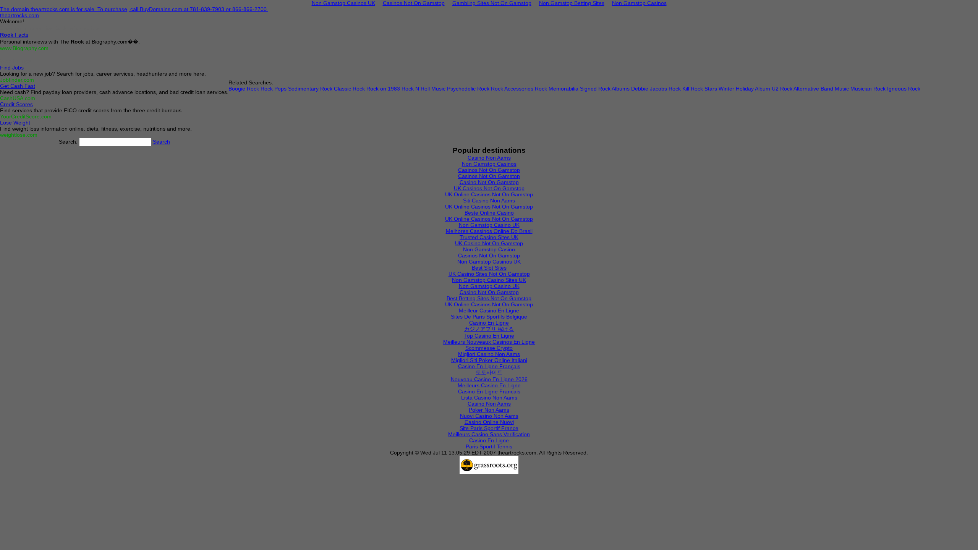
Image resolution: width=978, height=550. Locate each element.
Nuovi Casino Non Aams (489, 416)
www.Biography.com (24, 48)
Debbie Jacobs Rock (656, 89)
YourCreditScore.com (26, 116)
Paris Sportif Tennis (489, 446)
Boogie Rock (243, 89)
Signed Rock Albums (605, 89)
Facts (14, 35)
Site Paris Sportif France (489, 428)
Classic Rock (349, 89)
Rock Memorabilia (556, 89)
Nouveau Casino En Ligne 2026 (489, 379)
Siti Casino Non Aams (489, 200)
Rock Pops (274, 89)
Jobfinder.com (17, 80)
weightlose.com (18, 135)
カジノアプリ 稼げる (489, 329)
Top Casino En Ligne (489, 336)
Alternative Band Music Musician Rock (839, 89)
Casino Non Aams (489, 158)
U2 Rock (782, 89)
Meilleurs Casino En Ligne (489, 385)
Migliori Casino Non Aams (489, 354)
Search (161, 142)
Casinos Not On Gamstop (489, 170)
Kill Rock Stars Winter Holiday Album (726, 89)
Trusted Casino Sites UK (489, 237)
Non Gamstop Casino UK (489, 225)
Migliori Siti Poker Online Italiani (489, 360)
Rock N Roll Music (423, 89)
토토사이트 (489, 372)
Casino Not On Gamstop (489, 182)
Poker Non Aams (489, 410)
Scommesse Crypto (489, 348)
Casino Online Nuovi (489, 422)
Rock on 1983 (383, 89)
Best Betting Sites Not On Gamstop (489, 298)
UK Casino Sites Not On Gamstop (489, 274)
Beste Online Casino (489, 213)
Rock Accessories (512, 89)
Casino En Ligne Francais (489, 391)
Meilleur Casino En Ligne (489, 310)
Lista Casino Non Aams (489, 398)
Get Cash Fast (17, 86)
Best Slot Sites (489, 268)
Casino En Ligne (489, 323)
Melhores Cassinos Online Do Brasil (489, 231)
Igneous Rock (903, 89)
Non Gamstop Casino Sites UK (489, 280)
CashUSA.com (17, 98)
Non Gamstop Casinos (489, 164)
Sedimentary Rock (310, 89)
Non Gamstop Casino (489, 249)
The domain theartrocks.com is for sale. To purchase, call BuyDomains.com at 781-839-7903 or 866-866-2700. (134, 9)
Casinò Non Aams (489, 404)
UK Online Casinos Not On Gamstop (489, 194)
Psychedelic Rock (468, 89)
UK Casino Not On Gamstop (489, 243)
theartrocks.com (19, 15)
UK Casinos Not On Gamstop (489, 188)
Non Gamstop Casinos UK (489, 262)
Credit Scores (16, 104)
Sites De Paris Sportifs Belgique (489, 317)
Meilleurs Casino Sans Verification (489, 434)
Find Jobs (12, 68)
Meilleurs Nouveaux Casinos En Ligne (489, 342)
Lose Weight (15, 123)
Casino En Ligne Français (489, 366)
